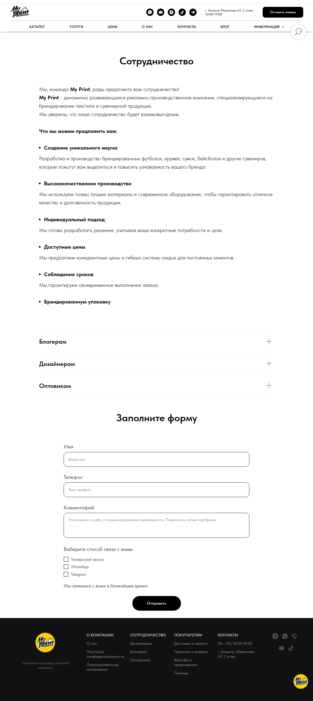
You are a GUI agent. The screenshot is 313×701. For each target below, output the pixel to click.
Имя (68, 446)
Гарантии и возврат (191, 651)
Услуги (76, 27)
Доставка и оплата (190, 643)
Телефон (73, 477)
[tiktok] (182, 12)
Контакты (187, 27)
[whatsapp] (150, 12)
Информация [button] (267, 27)
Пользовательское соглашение (103, 667)
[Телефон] (294, 638)
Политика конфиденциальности (105, 654)
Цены (112, 27)
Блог (225, 27)
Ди (132, 643)
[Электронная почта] (160, 12)
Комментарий (79, 507)
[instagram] (171, 12)
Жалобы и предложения (185, 662)
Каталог (37, 27)
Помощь (181, 673)
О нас (147, 27)
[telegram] (193, 12)
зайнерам (143, 643)
